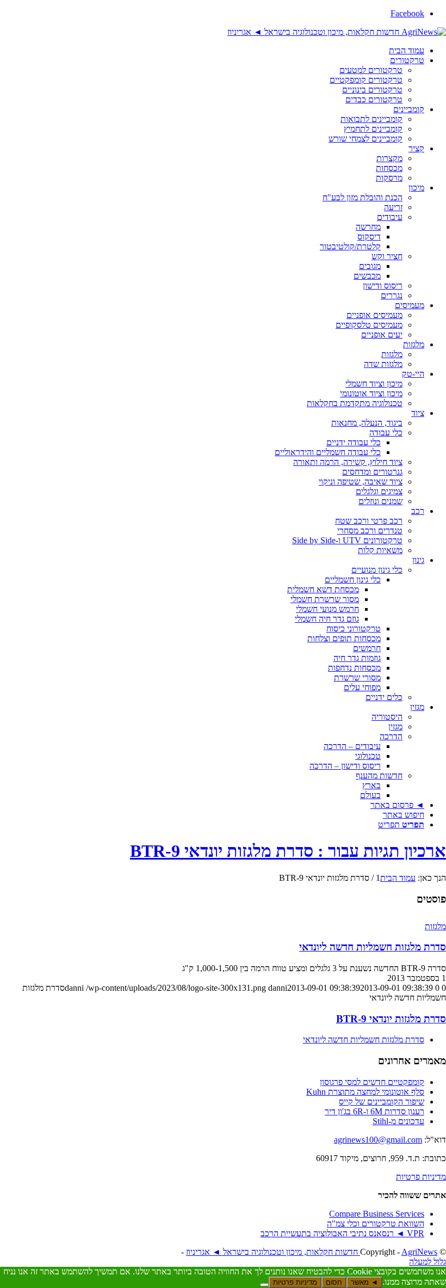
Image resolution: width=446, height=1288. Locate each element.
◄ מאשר (364, 1282)
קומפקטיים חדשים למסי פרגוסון (372, 1082)
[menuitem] (212, 51)
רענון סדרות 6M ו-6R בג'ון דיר (374, 1111)
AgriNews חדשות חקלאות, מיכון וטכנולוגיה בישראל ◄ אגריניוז (311, 1251)
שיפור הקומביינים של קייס (381, 1101)
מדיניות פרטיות (421, 1176)
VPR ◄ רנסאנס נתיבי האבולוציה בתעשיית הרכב (342, 1233)
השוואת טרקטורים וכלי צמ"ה (375, 1223)
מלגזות (435, 926)
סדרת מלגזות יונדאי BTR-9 (391, 1019)
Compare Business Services (376, 1213)
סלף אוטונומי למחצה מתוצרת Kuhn (365, 1091)
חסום (334, 1282)
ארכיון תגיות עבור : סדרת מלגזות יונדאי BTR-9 (288, 851)
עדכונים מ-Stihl (398, 1121)
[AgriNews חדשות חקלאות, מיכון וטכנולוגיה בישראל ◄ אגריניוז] (336, 31)
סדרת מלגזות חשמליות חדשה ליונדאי (372, 947)
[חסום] (264, 1284)
